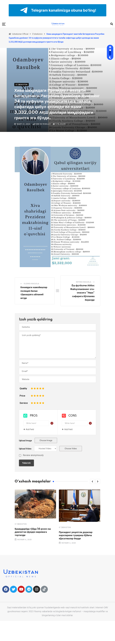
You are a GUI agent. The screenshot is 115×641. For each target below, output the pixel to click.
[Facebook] (5, 589)
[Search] (111, 24)
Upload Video (25, 449)
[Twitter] (13, 589)
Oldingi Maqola (31, 284)
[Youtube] (21, 589)
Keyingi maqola (83, 282)
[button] (92, 481)
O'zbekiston (21, 524)
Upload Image (25, 440)
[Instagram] (36, 589)
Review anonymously (33, 455)
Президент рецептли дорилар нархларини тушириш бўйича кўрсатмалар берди (75, 535)
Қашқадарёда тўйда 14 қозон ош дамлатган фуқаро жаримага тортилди (33, 532)
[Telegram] (28, 589)
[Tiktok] (44, 589)
